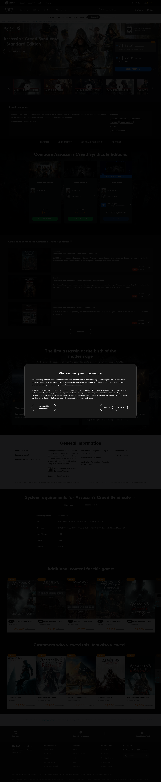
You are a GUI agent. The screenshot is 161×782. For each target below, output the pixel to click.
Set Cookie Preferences (44, 407)
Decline (106, 407)
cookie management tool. (72, 385)
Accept (121, 407)
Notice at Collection (96, 382)
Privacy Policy (78, 382)
